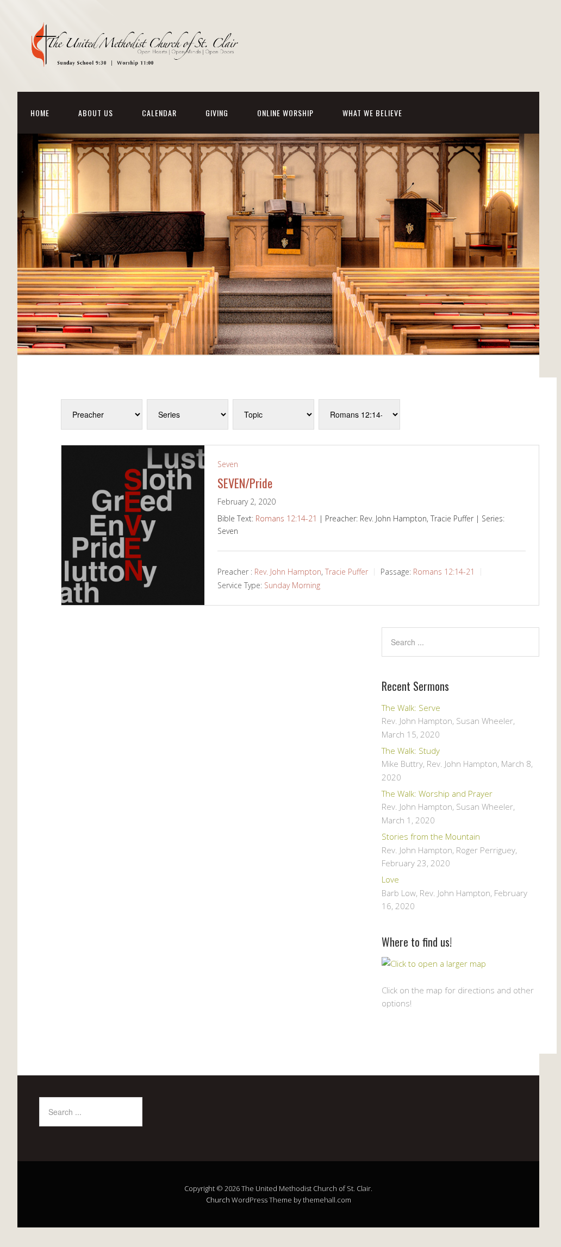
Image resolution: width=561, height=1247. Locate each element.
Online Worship (285, 112)
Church (218, 1200)
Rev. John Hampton (287, 571)
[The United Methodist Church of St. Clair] (137, 57)
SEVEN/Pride (244, 483)
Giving (216, 112)
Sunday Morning (292, 585)
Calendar (159, 112)
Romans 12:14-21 (286, 518)
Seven (227, 464)
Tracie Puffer (346, 571)
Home (39, 112)
